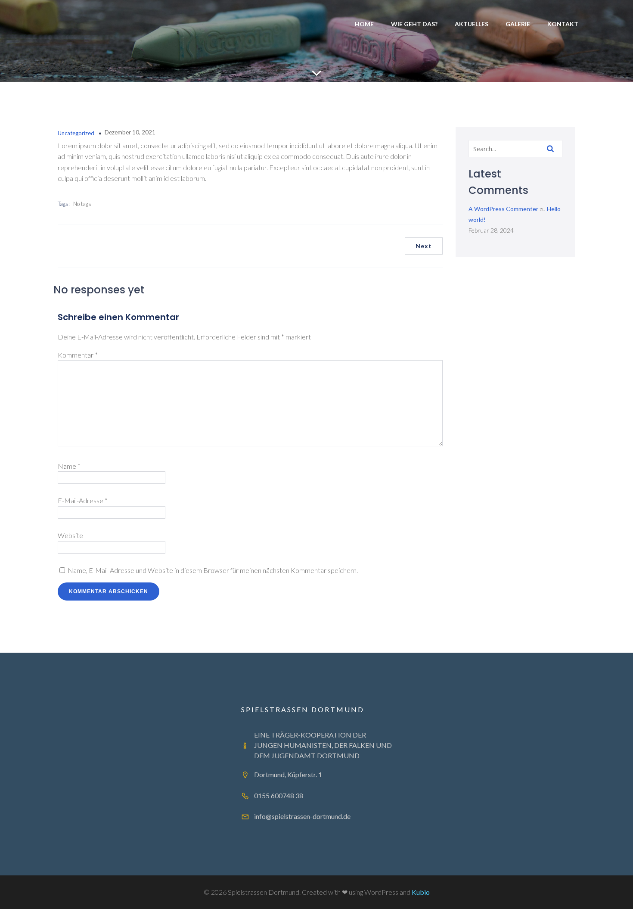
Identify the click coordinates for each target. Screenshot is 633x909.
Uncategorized (76, 133)
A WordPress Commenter (503, 208)
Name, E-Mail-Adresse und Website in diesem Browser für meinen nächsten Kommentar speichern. (213, 570)
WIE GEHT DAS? (414, 24)
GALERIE (518, 24)
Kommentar (78, 355)
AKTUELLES (471, 24)
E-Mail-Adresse (83, 500)
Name (69, 466)
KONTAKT (562, 24)
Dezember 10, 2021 (130, 132)
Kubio (421, 892)
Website (70, 535)
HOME (364, 24)
